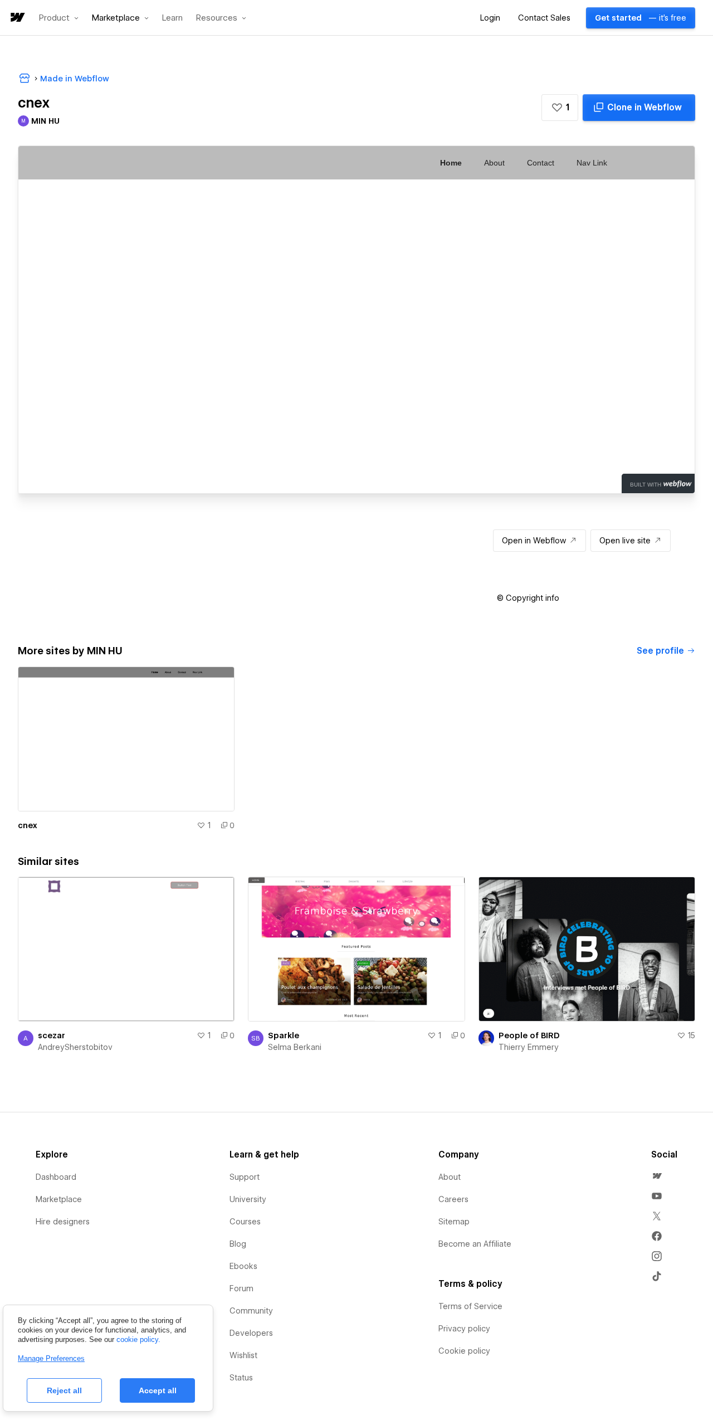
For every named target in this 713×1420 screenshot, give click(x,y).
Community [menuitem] (251, 1310)
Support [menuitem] (244, 1177)
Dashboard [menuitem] (56, 1177)
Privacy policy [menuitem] (464, 1328)
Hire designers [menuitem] (63, 1221)
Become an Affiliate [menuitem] (474, 1243)
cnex (27, 825)
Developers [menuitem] (251, 1333)
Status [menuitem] (241, 1377)
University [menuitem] (247, 1199)
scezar (51, 1035)
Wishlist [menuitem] (243, 1355)
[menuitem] (656, 1175)
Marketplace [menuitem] (59, 1199)
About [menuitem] (449, 1177)
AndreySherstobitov (75, 1047)
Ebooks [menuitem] (243, 1266)
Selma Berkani (294, 1047)
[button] (58, 18)
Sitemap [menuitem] (454, 1221)
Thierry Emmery (529, 1047)
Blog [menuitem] (237, 1243)
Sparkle (283, 1035)
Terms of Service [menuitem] (470, 1306)
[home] (17, 18)
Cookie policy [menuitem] (464, 1350)
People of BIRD (529, 1035)
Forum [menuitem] (241, 1288)
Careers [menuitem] (453, 1199)
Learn (172, 18)
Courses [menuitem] (245, 1221)
